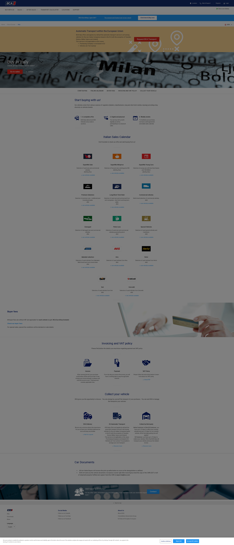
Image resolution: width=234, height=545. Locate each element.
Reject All (179, 541)
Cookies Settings (166, 541)
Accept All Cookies (192, 541)
